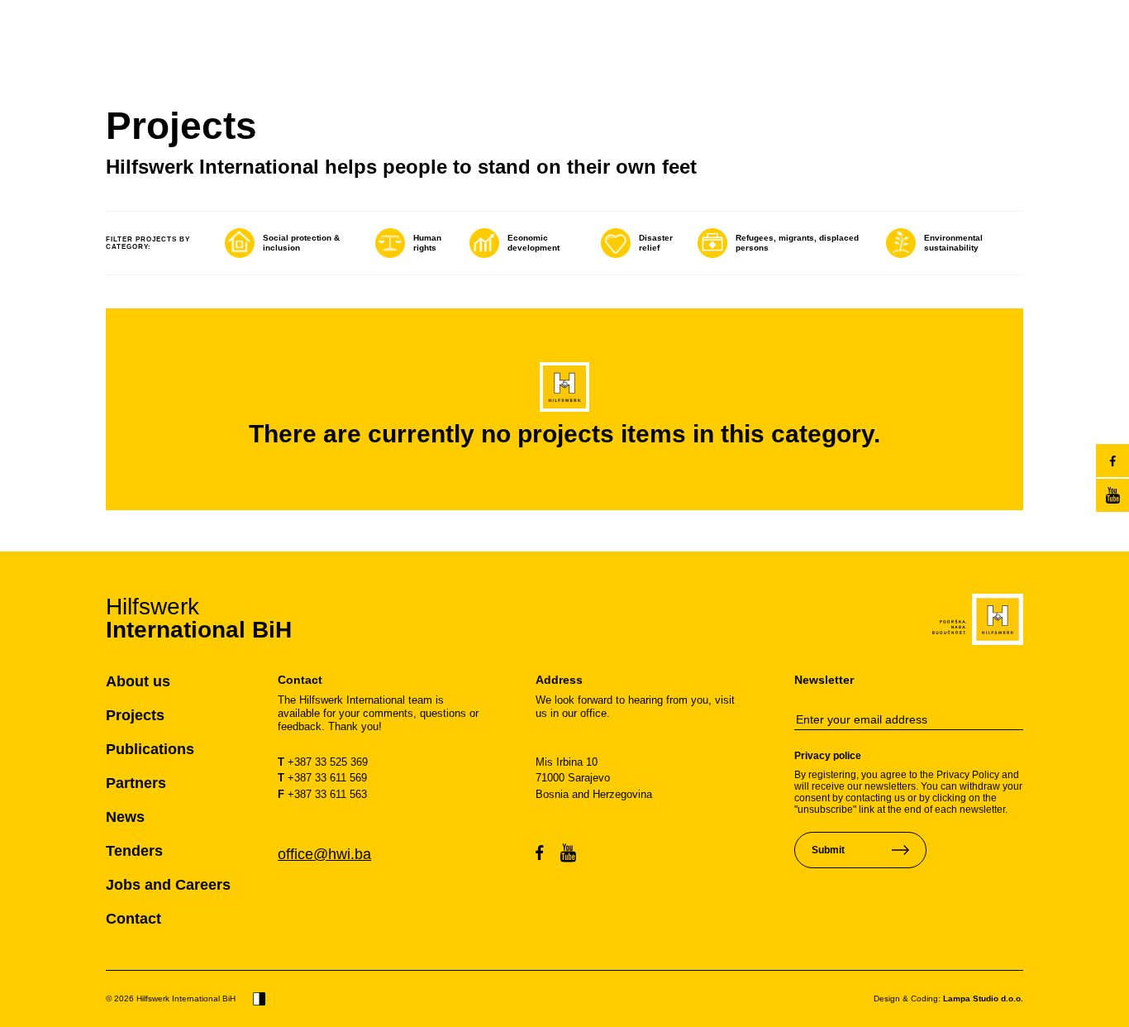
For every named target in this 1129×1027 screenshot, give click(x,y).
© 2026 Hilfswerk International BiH (171, 998)
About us (138, 681)
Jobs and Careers (168, 885)
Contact (133, 918)
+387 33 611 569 (322, 777)
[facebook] (1112, 460)
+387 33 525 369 (323, 762)
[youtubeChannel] (1112, 495)
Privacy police (827, 756)
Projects (135, 715)
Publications (150, 749)
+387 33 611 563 (322, 794)
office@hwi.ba (324, 854)
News (125, 817)
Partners (136, 783)
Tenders (134, 851)
